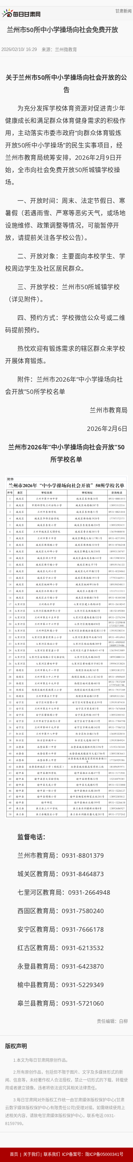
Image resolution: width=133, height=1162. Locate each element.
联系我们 (52, 1154)
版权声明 (16, 1046)
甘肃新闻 (123, 11)
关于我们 (31, 1154)
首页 (14, 1154)
